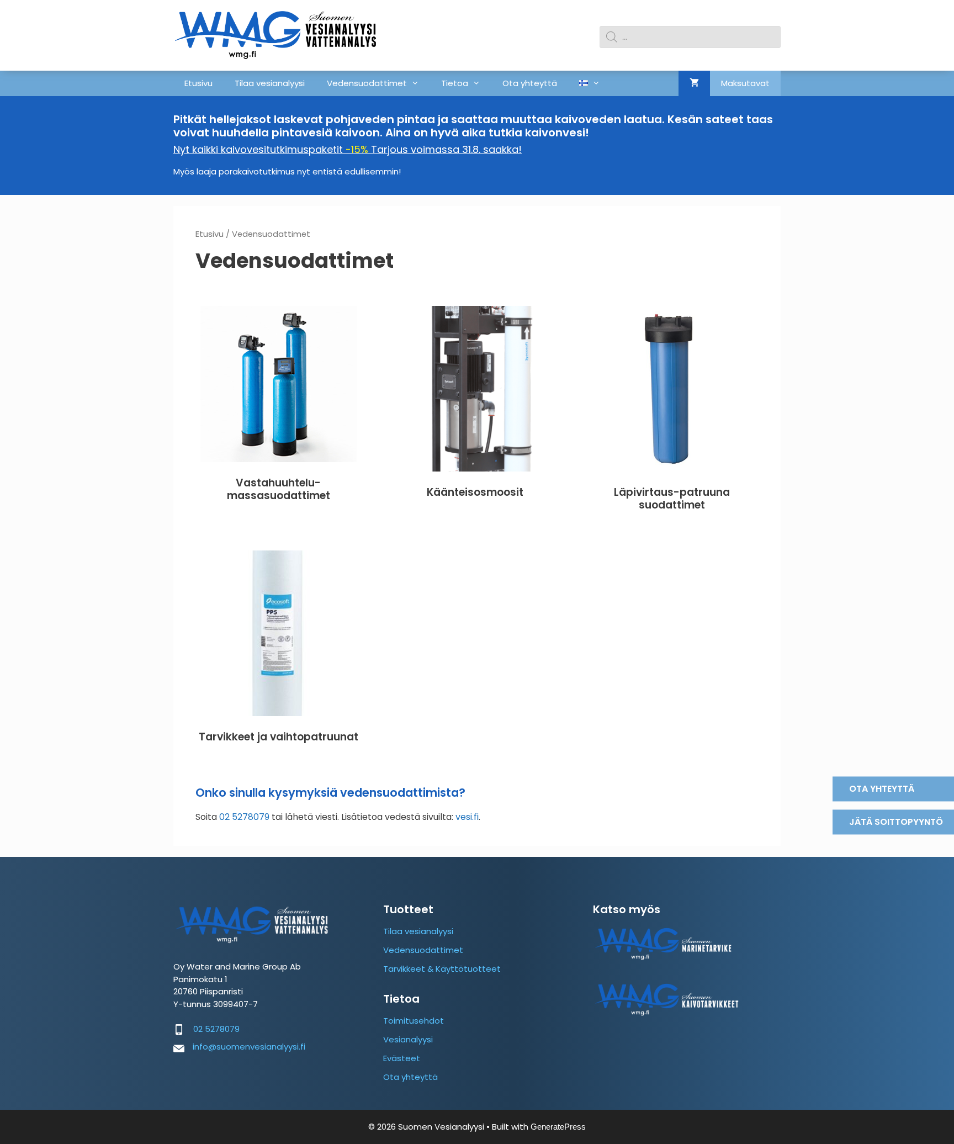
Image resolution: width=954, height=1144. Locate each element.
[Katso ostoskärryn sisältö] (694, 83)
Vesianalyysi (408, 1039)
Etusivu (198, 83)
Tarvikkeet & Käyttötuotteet (442, 968)
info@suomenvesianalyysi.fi (249, 1046)
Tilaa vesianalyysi (270, 83)
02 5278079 (244, 817)
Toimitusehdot (413, 1020)
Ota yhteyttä (529, 83)
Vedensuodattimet (367, 83)
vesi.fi (467, 817)
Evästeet (401, 1058)
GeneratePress (558, 1126)
